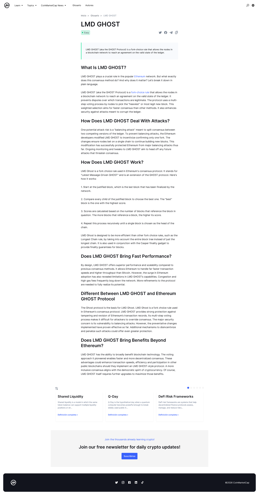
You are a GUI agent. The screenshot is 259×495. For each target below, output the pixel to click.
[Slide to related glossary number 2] (194, 388)
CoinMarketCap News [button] (52, 5)
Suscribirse (129, 456)
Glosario (95, 15)
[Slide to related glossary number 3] (197, 388)
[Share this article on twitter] (160, 32)
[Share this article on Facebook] (165, 32)
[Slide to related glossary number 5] (203, 388)
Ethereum (139, 76)
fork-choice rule (140, 92)
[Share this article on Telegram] (171, 32)
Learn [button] (17, 5)
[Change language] (253, 5)
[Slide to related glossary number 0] (188, 388)
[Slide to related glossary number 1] (191, 388)
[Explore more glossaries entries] (56, 388)
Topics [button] (30, 5)
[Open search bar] (247, 5)
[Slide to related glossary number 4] (200, 388)
